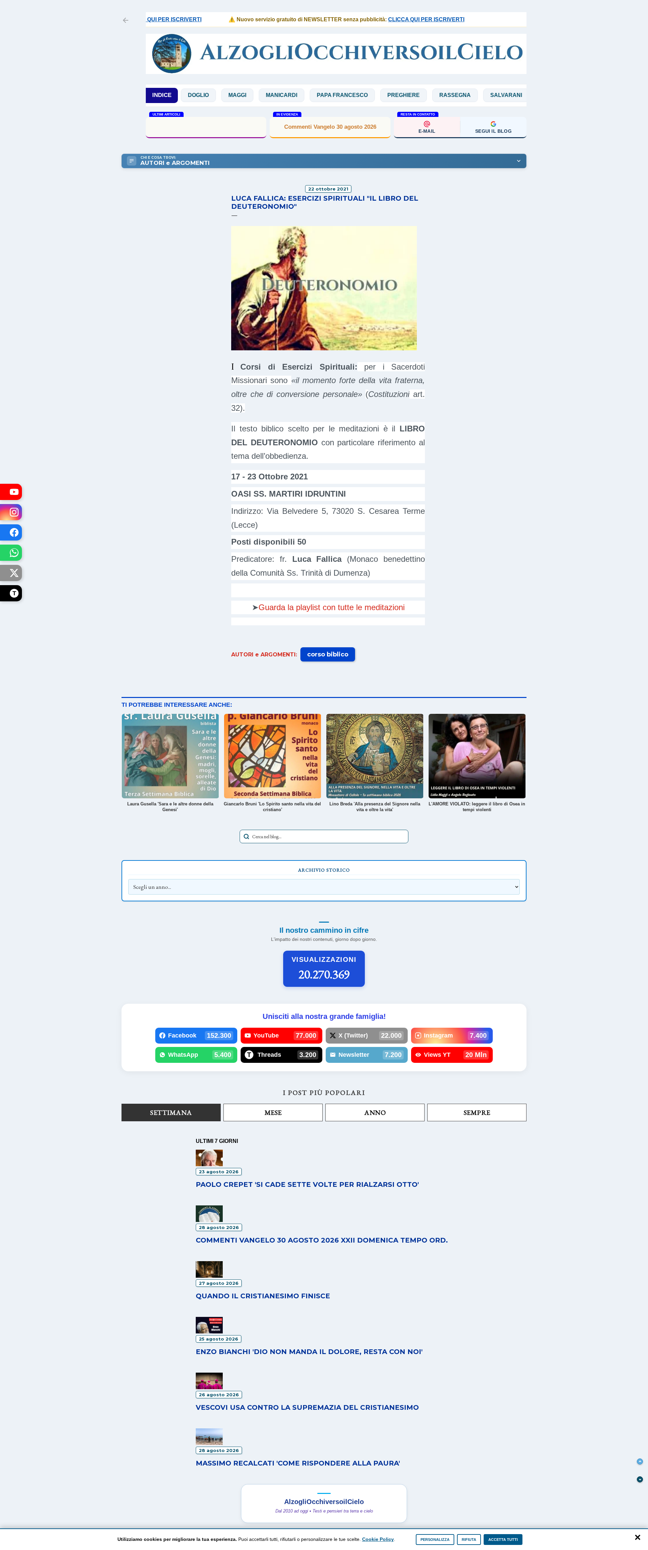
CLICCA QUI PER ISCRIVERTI (397, 19)
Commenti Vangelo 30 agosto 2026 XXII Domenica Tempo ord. (322, 1240)
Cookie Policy (378, 1539)
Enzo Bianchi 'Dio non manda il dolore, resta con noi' (309, 1352)
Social (511, 95)
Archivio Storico (324, 870)
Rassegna (414, 95)
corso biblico (327, 654)
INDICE (161, 95)
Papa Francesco (301, 95)
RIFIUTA (469, 1540)
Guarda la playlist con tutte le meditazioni (332, 607)
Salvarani (466, 95)
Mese (273, 1112)
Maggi (197, 95)
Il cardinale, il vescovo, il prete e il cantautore (206, 126)
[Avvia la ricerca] (246, 836)
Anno (375, 1112)
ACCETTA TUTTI (503, 1540)
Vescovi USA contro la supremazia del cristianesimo (307, 1407)
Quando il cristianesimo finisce (263, 1296)
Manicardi (241, 95)
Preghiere (363, 95)
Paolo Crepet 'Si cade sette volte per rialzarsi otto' (307, 1184)
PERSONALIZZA (435, 1540)
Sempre (477, 1112)
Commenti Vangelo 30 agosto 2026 (330, 127)
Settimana (171, 1112)
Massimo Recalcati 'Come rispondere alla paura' (298, 1463)
